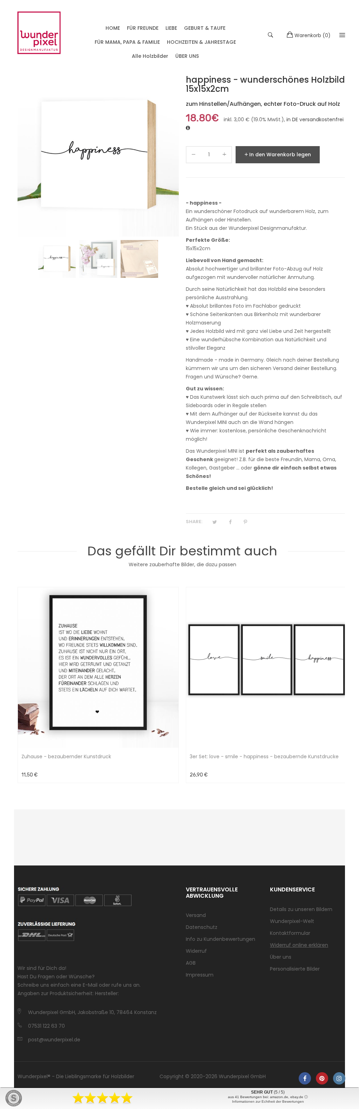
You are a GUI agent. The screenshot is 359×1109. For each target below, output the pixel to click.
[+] (224, 155)
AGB (191, 962)
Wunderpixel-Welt (292, 921)
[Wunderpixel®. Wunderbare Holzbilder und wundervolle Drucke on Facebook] (305, 1078)
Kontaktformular (290, 933)
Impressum (200, 974)
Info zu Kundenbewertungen (220, 939)
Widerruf (196, 950)
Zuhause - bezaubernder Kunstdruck (66, 756)
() (312, 35)
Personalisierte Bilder (295, 968)
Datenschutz (201, 927)
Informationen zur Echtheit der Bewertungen (268, 1101)
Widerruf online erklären (299, 945)
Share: (194, 521)
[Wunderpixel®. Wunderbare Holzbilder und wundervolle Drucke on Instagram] (339, 1078)
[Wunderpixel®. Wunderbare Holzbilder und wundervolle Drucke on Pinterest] (322, 1078)
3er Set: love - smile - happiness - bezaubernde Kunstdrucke (264, 756)
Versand (196, 915)
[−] (194, 155)
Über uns (280, 956)
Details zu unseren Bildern (301, 909)
